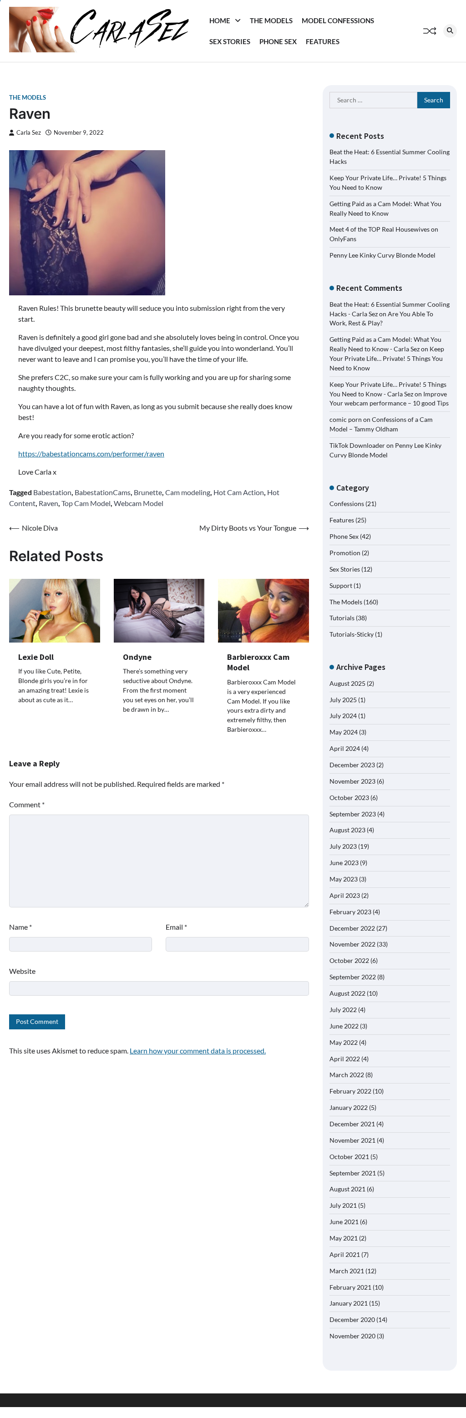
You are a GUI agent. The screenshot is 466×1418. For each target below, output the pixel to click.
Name (20, 926)
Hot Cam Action (238, 492)
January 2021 (348, 1303)
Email (176, 926)
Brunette (148, 492)
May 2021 (343, 1238)
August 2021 (347, 1189)
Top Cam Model (86, 503)
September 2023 (352, 814)
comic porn (345, 419)
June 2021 (344, 1222)
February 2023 (350, 912)
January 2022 (348, 1107)
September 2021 (352, 1173)
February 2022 (350, 1091)
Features (322, 41)
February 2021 (350, 1287)
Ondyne (137, 657)
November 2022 (352, 944)
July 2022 (343, 1009)
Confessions (346, 503)
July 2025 (343, 700)
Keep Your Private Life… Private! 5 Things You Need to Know (386, 358)
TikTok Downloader (357, 445)
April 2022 (344, 1059)
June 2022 (344, 1026)
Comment (27, 804)
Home (219, 20)
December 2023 (352, 765)
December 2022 (352, 928)
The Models (271, 20)
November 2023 (352, 781)
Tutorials (342, 618)
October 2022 (349, 960)
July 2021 (343, 1205)
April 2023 (344, 895)
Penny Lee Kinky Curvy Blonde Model (382, 255)
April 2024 (344, 748)
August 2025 (347, 683)
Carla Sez (28, 132)
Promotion (344, 553)
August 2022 (347, 993)
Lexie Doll (36, 657)
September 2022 (352, 977)
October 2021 (349, 1156)
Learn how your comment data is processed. (198, 1050)
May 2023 (343, 879)
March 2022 (346, 1075)
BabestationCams (103, 492)
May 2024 (343, 732)
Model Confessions (338, 20)
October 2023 (349, 797)
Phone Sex (278, 41)
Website (22, 971)
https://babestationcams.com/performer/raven (91, 453)
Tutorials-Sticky (351, 634)
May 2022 (343, 1042)
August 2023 (347, 830)
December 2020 (352, 1319)
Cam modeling (187, 492)
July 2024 (343, 715)
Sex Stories (229, 41)
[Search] (450, 31)
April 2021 (344, 1254)
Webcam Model (138, 503)
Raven (48, 503)
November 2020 (352, 1336)
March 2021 (346, 1271)
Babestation (52, 492)
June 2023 (344, 862)
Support (340, 585)
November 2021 (352, 1140)
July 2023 (343, 846)
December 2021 (352, 1124)
